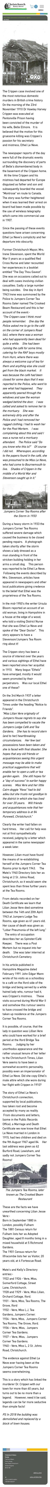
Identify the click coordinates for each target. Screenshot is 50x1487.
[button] (34, 6)
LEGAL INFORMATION (36, 1477)
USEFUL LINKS (37, 1473)
